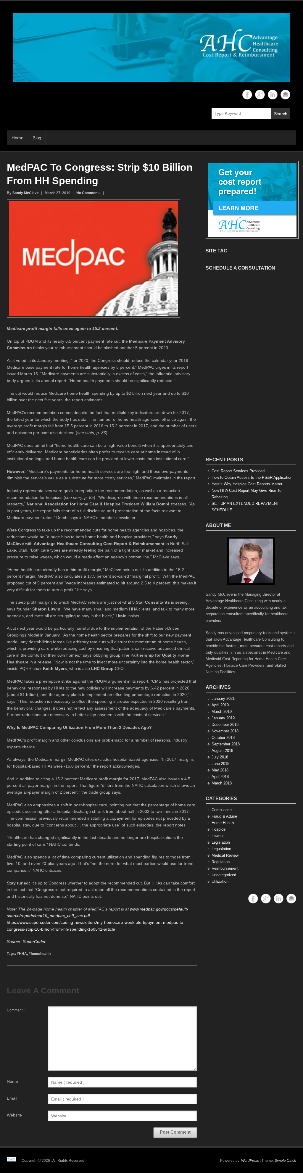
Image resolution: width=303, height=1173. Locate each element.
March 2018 (222, 783)
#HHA (22, 954)
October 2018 (223, 737)
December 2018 (225, 724)
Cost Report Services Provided (238, 471)
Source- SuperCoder (26, 941)
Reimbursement (225, 868)
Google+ (260, 94)
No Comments (88, 193)
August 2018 (222, 750)
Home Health (223, 823)
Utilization (220, 881)
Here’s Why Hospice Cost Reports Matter (247, 484)
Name (12, 1081)
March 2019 (222, 711)
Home (17, 137)
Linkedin (273, 94)
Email (285, 94)
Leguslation (221, 849)
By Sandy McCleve (23, 193)
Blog (37, 137)
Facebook (247, 94)
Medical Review (225, 855)
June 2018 (220, 763)
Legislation (221, 842)
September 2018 (226, 744)
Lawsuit (218, 836)
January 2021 (223, 698)
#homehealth (40, 954)
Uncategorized (224, 875)
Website (14, 1115)
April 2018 (220, 776)
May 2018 (220, 770)
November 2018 (225, 731)
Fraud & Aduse (224, 816)
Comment (16, 1010)
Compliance (222, 810)
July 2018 (220, 757)
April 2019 (220, 705)
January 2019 (223, 718)
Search (280, 113)
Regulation (221, 862)
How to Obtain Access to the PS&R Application (252, 477)
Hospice (218, 829)
